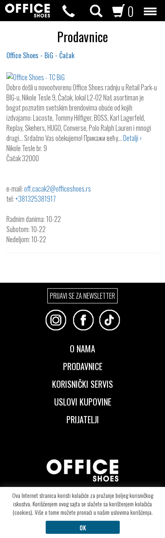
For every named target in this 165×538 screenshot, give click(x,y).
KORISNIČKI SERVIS (82, 383)
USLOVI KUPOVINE (82, 400)
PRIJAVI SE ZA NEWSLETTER (82, 296)
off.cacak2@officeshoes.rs (57, 189)
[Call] (68, 11)
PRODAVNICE (82, 365)
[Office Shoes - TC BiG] (82, 77)
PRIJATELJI (82, 418)
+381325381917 (35, 199)
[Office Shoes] (27, 10)
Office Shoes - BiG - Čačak (40, 55)
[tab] (82, 362)
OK (83, 527)
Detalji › (132, 138)
